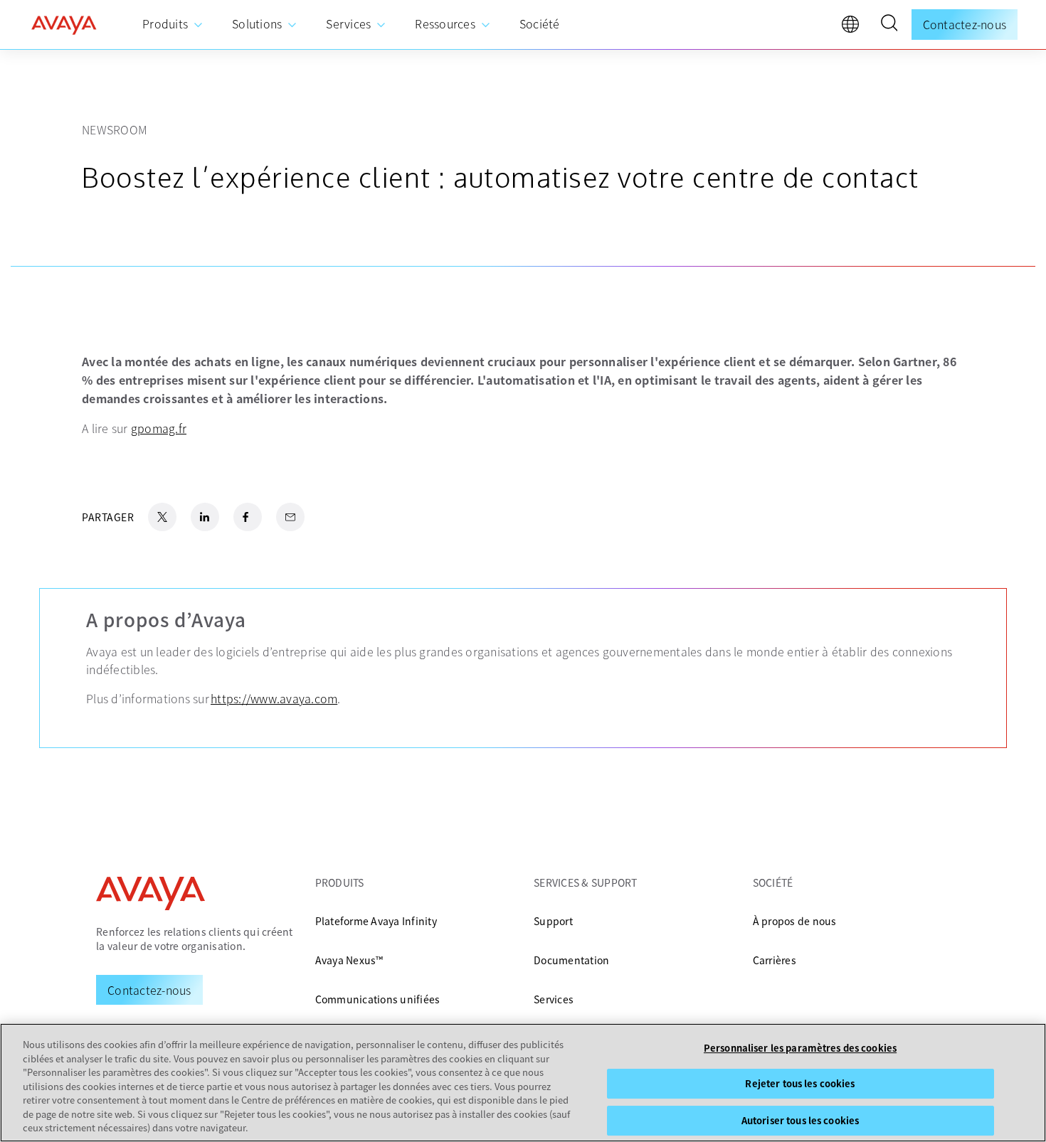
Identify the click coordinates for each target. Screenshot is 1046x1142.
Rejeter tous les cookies (800, 1083)
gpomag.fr (158, 428)
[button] (888, 25)
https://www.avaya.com (274, 698)
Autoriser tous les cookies (800, 1120)
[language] (854, 27)
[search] (888, 25)
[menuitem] (173, 24)
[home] (64, 25)
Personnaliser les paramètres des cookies (800, 1048)
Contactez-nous (965, 24)
